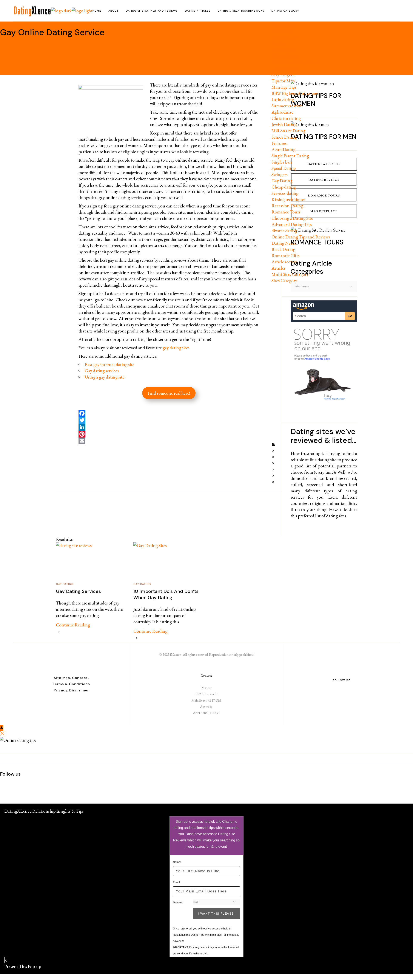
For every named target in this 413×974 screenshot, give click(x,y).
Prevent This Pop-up (22, 966)
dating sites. (336, 516)
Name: (177, 862)
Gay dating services (102, 371)
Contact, (80, 678)
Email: (177, 882)
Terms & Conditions (71, 684)
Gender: (178, 902)
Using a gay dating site (104, 377)
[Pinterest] (169, 434)
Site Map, (62, 678)
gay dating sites (176, 348)
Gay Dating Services (78, 591)
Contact (206, 675)
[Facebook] (169, 413)
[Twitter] (169, 420)
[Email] (169, 441)
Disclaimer (79, 690)
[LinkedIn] (169, 427)
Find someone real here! (169, 393)
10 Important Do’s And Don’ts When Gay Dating (166, 594)
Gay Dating (10, 25)
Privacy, (61, 690)
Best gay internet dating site (109, 364)
